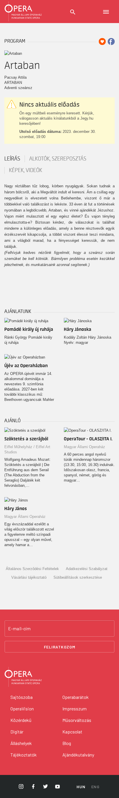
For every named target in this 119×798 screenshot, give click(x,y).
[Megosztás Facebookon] (111, 41)
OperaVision (22, 708)
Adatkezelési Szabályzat (86, 569)
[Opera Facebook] (33, 786)
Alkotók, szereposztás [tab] (57, 159)
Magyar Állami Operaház (84, 447)
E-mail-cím (19, 628)
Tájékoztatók (23, 754)
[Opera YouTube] (57, 786)
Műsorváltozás (76, 720)
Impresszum (74, 708)
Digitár (16, 731)
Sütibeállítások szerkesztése (77, 577)
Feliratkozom (59, 646)
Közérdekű (20, 720)
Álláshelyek (21, 743)
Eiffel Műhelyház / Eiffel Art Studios (27, 449)
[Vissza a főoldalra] (23, 11)
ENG (95, 786)
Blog (66, 743)
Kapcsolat (72, 731)
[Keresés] (73, 12)
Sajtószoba (21, 697)
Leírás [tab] (12, 159)
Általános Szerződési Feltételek (32, 569)
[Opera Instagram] (21, 786)
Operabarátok (75, 697)
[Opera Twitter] (45, 786)
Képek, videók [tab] (25, 170)
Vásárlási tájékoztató (29, 577)
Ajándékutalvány (78, 754)
